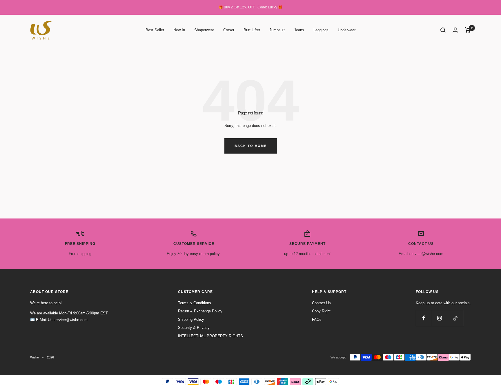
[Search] (443, 30)
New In (179, 30)
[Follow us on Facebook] (424, 318)
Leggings (320, 30)
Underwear (346, 30)
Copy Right (321, 311)
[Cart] (468, 30)
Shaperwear (204, 30)
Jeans (299, 30)
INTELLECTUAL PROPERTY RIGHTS (210, 336)
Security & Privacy (194, 327)
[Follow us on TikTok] (456, 318)
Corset (228, 30)
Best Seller (155, 30)
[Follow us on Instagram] (440, 318)
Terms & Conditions (194, 303)
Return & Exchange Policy (200, 311)
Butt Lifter (252, 30)
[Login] (455, 30)
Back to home (251, 145)
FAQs (317, 319)
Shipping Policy (191, 319)
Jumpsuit (277, 30)
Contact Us (321, 303)
